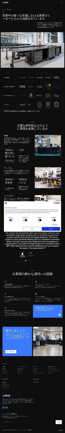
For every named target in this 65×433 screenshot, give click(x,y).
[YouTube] (3, 408)
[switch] (25, 220)
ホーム (4, 9)
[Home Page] (5, 2)
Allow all (51, 228)
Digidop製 (61, 430)
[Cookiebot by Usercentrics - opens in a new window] (54, 203)
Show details (55, 224)
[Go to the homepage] (6, 395)
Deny (32, 228)
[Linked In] (7, 408)
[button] (21, 260)
